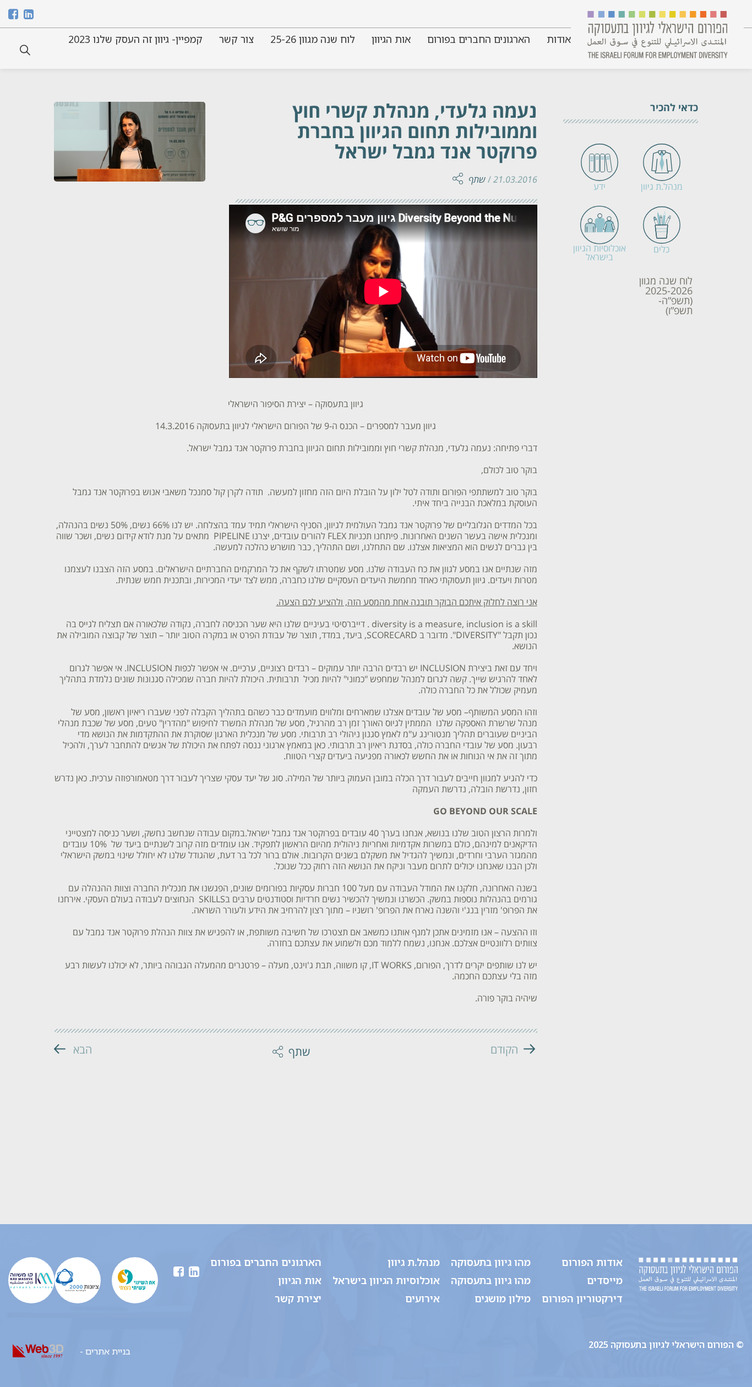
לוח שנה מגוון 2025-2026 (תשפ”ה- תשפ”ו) (666, 296)
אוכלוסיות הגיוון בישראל (386, 1280)
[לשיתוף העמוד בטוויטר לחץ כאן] (451, 132)
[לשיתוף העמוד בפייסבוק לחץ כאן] (451, 152)
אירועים (422, 1298)
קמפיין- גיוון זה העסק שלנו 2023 (135, 39)
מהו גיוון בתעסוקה (491, 1262)
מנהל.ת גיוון (414, 1262)
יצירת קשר (298, 1298)
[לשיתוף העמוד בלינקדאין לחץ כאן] (451, 113)
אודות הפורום (592, 1262)
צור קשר (236, 39)
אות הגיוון (391, 39)
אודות (559, 39)
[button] (25, 50)
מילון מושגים (503, 1298)
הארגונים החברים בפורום (478, 39)
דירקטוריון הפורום (582, 1298)
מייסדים (605, 1280)
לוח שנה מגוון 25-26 (312, 39)
